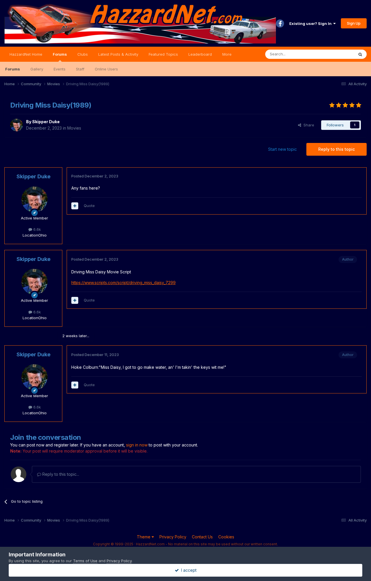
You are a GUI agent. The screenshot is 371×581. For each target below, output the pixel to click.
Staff (80, 69)
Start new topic (282, 149)
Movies (74, 128)
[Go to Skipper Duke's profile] (16, 125)
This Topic (337, 54)
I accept (188, 570)
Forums (60, 54)
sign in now (137, 444)
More (227, 54)
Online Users (106, 69)
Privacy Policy (172, 536)
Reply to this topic (336, 149)
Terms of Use (85, 560)
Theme (144, 536)
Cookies (226, 536)
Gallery (36, 69)
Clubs (82, 54)
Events (60, 69)
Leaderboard (200, 54)
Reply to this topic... (60, 474)
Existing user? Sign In (311, 23)
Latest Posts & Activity (118, 54)
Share (307, 125)
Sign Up (354, 23)
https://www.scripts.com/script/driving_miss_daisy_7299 (123, 282)
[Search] (360, 54)
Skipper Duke (46, 121)
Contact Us (202, 536)
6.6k (36, 229)
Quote (89, 205)
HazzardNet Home (26, 54)
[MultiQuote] (74, 205)
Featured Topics (163, 54)
